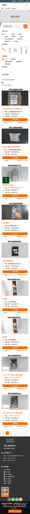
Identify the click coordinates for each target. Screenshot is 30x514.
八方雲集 (26, 50)
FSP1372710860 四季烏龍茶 (12, 375)
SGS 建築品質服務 (10, 476)
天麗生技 (21, 50)
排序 (2, 82)
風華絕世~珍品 (7, 185)
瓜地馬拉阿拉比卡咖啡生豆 (12, 109)
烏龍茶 (4, 299)
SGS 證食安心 (9, 474)
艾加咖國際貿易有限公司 (15, 111)
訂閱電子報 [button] (20, 1)
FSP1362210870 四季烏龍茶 (12, 413)
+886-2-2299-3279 (11, 458)
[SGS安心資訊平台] (5, 492)
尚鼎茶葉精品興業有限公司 (15, 188)
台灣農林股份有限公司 (14, 378)
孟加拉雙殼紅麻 (8, 261)
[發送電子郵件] (20, 499)
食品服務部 (25, 122)
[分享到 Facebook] (9, 499)
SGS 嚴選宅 (8, 478)
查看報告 (15, 119)
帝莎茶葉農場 (12, 302)
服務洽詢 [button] (14, 1)
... (21, 433)
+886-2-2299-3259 (11, 460)
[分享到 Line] (13, 499)
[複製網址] (16, 499)
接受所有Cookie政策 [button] (15, 511)
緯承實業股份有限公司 (14, 264)
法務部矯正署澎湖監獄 (14, 150)
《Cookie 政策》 (11, 505)
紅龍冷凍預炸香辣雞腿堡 (11, 147)
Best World (15, 50)
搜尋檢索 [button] (28, 1)
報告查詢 (13, 8)
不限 (5, 50)
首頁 (2, 8)
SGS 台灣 (8, 472)
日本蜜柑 (5, 223)
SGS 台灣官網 (7, 469)
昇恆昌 (10, 50)
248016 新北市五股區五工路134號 (15, 455)
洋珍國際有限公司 (13, 225)
